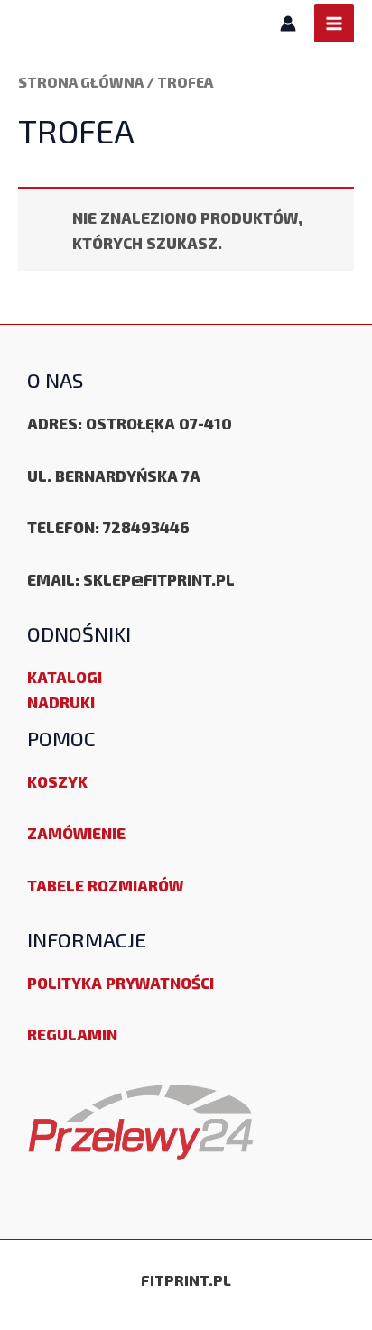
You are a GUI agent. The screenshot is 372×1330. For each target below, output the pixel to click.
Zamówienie (76, 833)
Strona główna (81, 81)
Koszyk (57, 781)
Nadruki (61, 702)
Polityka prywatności (120, 983)
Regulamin (72, 1034)
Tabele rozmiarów (105, 885)
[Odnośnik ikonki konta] (288, 23)
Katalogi (64, 677)
